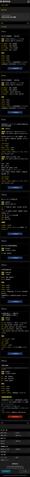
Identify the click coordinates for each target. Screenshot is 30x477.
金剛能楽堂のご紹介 (4, 446)
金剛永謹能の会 (4, 451)
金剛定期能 (18, 449)
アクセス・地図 (4, 457)
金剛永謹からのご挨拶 (5, 449)
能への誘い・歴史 (4, 430)
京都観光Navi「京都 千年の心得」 (18, 412)
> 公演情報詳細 (15, 68)
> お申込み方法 (15, 416)
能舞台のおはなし (4, 435)
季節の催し (3, 443)
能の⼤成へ (18, 432)
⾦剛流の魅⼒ (18, 441)
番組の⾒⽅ (3, 441)
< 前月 (2, 23)
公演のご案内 (3, 454)
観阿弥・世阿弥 (4, 432)
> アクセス (6, 471)
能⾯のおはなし (19, 435)
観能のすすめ (3, 438)
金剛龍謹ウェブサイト (5, 460)
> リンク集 (24, 471)
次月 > (28, 23)
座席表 (17, 457)
